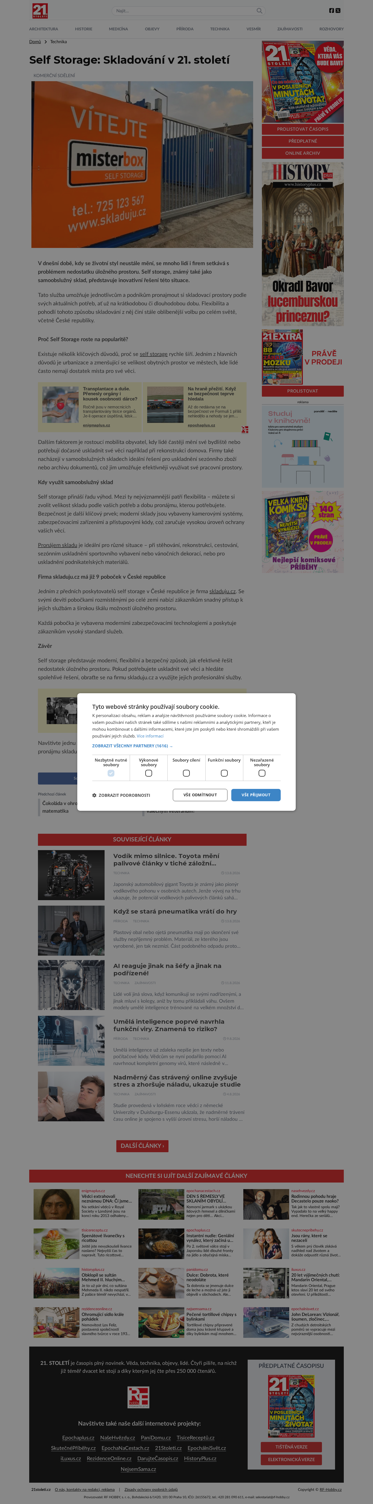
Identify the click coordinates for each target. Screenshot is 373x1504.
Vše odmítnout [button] (200, 794)
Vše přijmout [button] (256, 794)
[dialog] (186, 752)
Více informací (150, 736)
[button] (186, 745)
